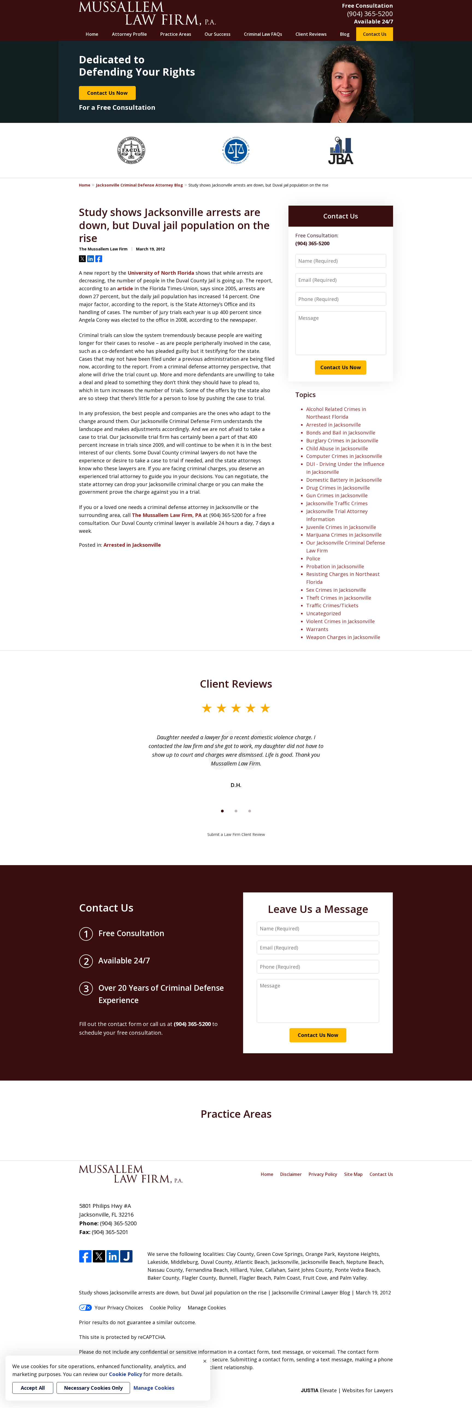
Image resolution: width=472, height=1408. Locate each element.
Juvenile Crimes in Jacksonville (341, 527)
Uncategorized (323, 613)
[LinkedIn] (113, 1256)
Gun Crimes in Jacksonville (337, 495)
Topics (305, 394)
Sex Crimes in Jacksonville (336, 590)
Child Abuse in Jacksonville (337, 448)
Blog (344, 34)
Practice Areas (175, 34)
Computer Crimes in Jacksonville (344, 456)
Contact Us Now (107, 93)
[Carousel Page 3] (249, 811)
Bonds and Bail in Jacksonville (340, 432)
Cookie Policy (165, 1307)
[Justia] (126, 1256)
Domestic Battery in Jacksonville (344, 480)
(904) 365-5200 (370, 13)
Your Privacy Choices (119, 1307)
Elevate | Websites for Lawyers (347, 1390)
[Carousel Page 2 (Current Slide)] (236, 811)
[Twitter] (99, 1256)
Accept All (33, 1388)
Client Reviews (311, 34)
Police (313, 558)
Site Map (353, 1174)
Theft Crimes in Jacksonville (338, 597)
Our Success (218, 34)
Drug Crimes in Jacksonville (338, 487)
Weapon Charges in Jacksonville (343, 637)
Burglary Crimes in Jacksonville (342, 440)
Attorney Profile (129, 34)
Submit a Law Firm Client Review (236, 834)
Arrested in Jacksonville (132, 545)
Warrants (317, 629)
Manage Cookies (207, 1307)
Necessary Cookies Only (93, 1388)
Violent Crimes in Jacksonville (340, 621)
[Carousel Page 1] (222, 811)
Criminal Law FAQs (263, 34)
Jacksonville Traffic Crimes (337, 503)
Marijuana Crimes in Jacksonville (344, 534)
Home (92, 34)
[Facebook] (85, 1256)
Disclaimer (291, 1174)
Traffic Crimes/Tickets (332, 605)
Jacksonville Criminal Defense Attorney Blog (139, 185)
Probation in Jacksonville (335, 566)
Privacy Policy (323, 1174)
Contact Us (375, 34)
